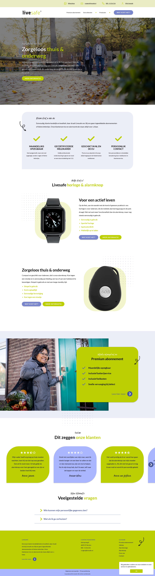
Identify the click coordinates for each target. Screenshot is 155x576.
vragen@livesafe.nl (90, 3)
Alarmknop (122, 550)
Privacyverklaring (85, 571)
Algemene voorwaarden (72, 571)
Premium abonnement (73, 12)
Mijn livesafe (129, 3)
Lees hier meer (26, 559)
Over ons (122, 553)
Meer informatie (33, 78)
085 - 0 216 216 (111, 3)
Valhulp (121, 545)
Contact (121, 556)
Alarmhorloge (123, 548)
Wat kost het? (123, 12)
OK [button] (136, 571)
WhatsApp (71, 3)
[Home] (32, 12)
